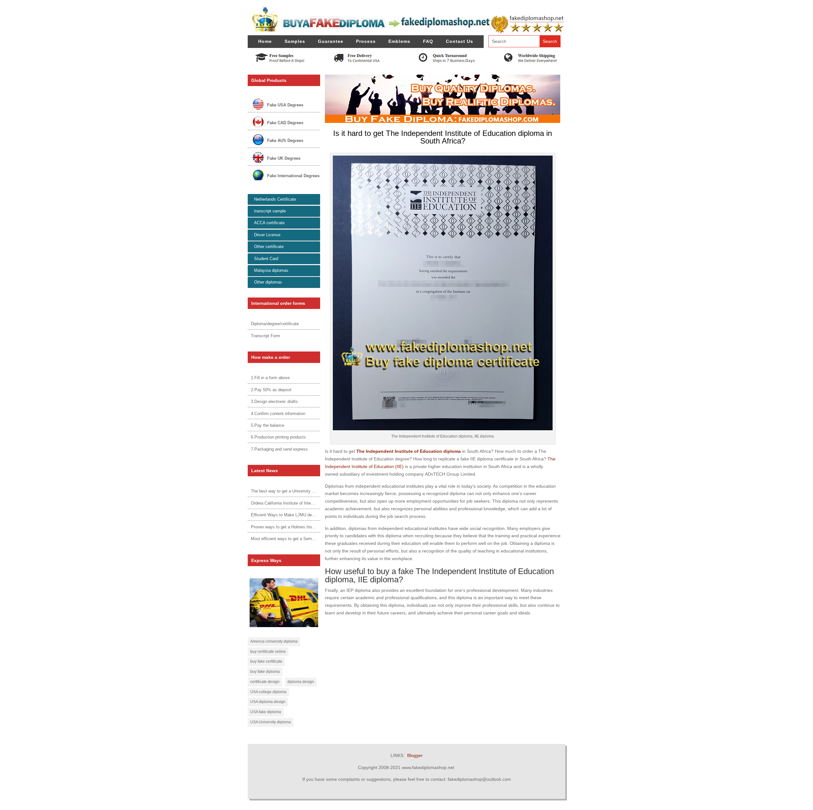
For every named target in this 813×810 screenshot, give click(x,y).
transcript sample (270, 211)
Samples (295, 41)
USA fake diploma (265, 712)
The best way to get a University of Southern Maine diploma (306, 491)
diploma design (300, 681)
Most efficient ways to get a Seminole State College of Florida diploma (315, 538)
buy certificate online (268, 651)
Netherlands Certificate (275, 199)
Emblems (399, 41)
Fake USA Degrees (285, 105)
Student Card (266, 258)
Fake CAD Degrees (285, 122)
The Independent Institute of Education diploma (408, 451)
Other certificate (269, 246)
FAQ (428, 41)
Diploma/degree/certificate (275, 323)
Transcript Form (265, 335)
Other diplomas (268, 282)
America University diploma (274, 641)
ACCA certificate (269, 222)
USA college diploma (268, 692)
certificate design (264, 681)
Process (366, 41)
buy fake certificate (266, 661)
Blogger (415, 755)
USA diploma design (268, 702)
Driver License (267, 234)
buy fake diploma (265, 671)
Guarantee (330, 41)
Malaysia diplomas (271, 270)
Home (265, 41)
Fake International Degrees (293, 175)
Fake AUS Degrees (285, 140)
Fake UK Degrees (283, 158)
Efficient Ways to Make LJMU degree (285, 514)
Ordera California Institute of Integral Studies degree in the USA (309, 503)
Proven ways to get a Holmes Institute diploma (294, 527)
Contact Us (459, 41)
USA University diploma (270, 722)
